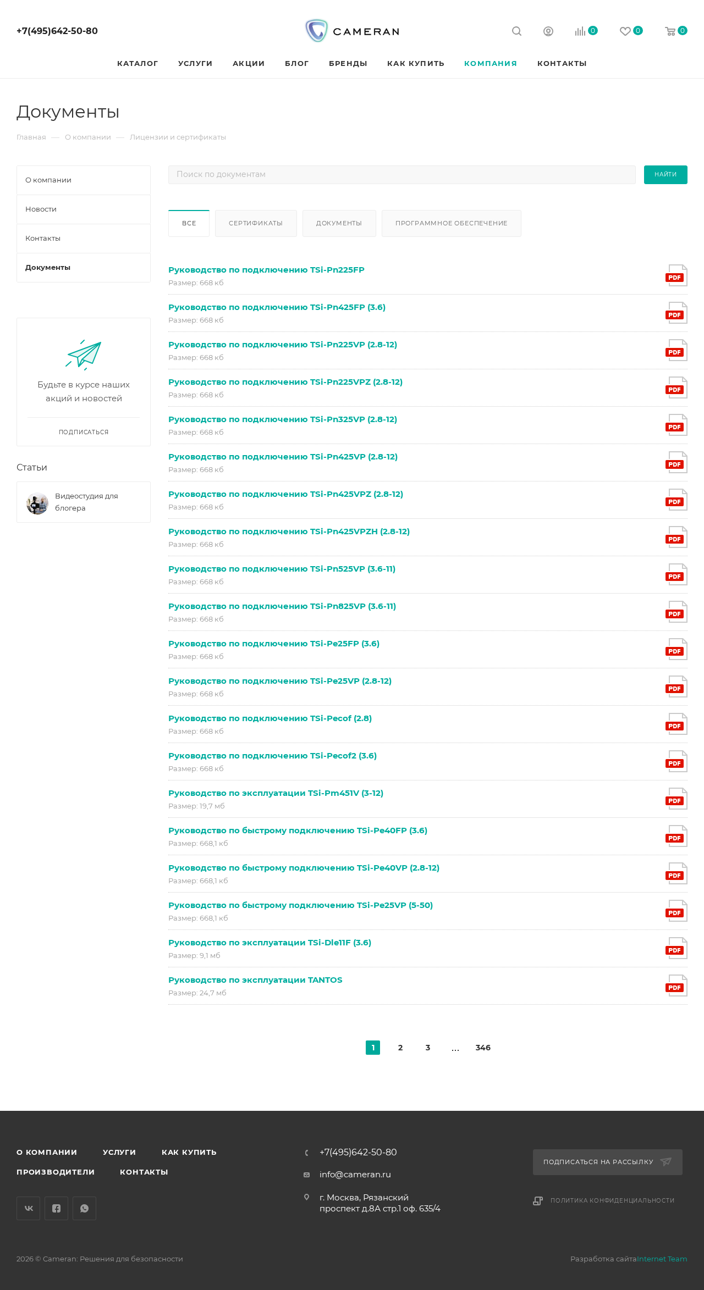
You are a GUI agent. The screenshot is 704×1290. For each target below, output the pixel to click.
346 (483, 1048)
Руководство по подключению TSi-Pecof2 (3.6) (272, 755)
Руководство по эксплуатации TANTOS (255, 980)
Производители (55, 1171)
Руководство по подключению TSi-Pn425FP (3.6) (277, 307)
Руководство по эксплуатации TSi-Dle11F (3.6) (269, 942)
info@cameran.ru (355, 1174)
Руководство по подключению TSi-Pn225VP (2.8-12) (282, 344)
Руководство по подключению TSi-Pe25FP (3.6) (274, 643)
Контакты (144, 1171)
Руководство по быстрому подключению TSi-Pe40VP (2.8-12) (303, 867)
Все (189, 223)
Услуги (119, 1152)
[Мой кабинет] (548, 33)
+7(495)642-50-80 (57, 31)
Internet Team (662, 1258)
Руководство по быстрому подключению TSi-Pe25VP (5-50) (300, 905)
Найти (665, 174)
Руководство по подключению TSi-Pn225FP (266, 269)
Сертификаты (256, 223)
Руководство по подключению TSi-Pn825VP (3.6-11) (282, 606)
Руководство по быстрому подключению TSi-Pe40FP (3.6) (297, 830)
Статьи (31, 467)
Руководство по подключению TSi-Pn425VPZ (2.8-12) (285, 494)
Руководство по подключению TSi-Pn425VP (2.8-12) (283, 456)
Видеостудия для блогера (86, 501)
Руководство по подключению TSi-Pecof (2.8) (270, 718)
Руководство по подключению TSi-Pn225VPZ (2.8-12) (285, 382)
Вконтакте (28, 1208)
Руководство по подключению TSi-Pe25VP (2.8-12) (280, 681)
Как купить (189, 1152)
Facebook (56, 1208)
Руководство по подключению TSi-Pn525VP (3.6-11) (281, 568)
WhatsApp (84, 1208)
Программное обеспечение (451, 223)
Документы (339, 223)
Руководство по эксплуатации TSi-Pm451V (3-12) (275, 793)
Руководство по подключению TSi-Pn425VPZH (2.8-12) (289, 531)
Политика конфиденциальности (613, 1200)
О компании (47, 1152)
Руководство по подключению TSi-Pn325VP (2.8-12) (282, 419)
